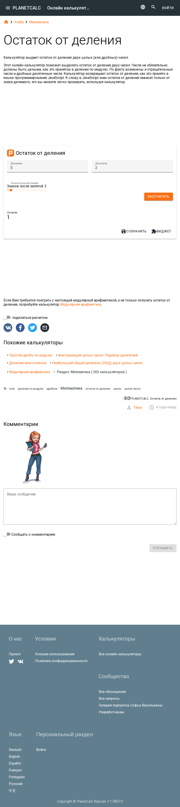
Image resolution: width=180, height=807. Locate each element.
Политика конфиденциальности (61, 661)
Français (15, 770)
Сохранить (134, 231)
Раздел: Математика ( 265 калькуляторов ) (92, 372)
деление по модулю (30, 388)
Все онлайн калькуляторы (120, 654)
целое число (132, 388)
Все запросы (109, 698)
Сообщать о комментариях (33, 534)
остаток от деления (98, 388)
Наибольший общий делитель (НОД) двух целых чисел (97, 363)
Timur (137, 407)
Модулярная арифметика (80, 304)
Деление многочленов (28, 363)
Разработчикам (111, 712)
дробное (52, 388)
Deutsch (15, 750)
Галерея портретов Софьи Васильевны (131, 705)
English (14, 756)
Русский (15, 784)
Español (15, 763)
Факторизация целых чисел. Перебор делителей (98, 355)
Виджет (161, 231)
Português (17, 777)
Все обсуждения (112, 692)
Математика (39, 22)
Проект (15, 654)
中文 (12, 791)
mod (11, 388)
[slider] (27, 189)
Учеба (19, 22)
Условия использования (54, 654)
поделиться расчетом (29, 318)
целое (117, 388)
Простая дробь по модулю (30, 355)
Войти (168, 8)
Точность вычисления (24, 183)
